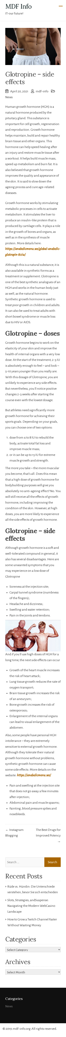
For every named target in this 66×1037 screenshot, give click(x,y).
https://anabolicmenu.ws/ (34, 775)
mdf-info (42, 91)
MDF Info (18, 6)
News (9, 97)
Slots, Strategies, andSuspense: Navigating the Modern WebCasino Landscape (31, 905)
